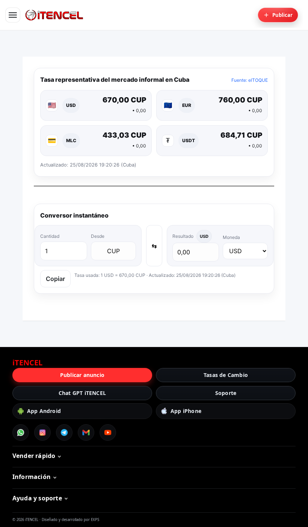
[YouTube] (108, 432)
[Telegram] (64, 432)
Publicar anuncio (82, 374)
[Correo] (86, 432)
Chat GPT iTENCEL (82, 392)
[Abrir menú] (12, 15)
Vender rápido (34, 456)
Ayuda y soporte (37, 498)
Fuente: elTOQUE (249, 80)
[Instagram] (42, 432)
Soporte (225, 392)
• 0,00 (139, 110)
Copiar (55, 278)
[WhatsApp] (20, 432)
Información (31, 477)
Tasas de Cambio (226, 374)
